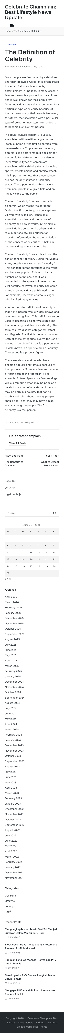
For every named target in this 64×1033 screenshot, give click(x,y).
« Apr (8, 579)
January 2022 (13, 867)
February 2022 (13, 861)
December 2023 (14, 745)
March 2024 (12, 729)
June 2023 (11, 777)
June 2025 (11, 649)
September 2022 (14, 824)
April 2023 (11, 787)
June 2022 (11, 840)
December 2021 (14, 872)
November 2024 (14, 687)
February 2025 (13, 671)
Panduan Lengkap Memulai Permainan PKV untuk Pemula (30, 961)
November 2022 (14, 814)
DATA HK (10, 487)
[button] (17, 443)
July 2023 (10, 771)
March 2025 (12, 665)
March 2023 (12, 793)
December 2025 (14, 618)
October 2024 (13, 692)
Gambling (10, 895)
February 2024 (13, 734)
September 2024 (15, 697)
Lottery (9, 906)
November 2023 (14, 750)
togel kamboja (13, 494)
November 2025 (14, 623)
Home (8, 31)
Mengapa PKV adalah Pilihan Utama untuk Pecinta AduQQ (30, 992)
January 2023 (13, 803)
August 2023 (12, 766)
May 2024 (10, 718)
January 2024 (13, 740)
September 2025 (14, 634)
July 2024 (10, 708)
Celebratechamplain (25, 436)
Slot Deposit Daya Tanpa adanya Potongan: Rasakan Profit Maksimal (31, 946)
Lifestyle (11, 44)
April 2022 (11, 851)
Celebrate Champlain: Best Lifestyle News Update (30, 12)
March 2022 (12, 856)
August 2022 (12, 830)
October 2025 (13, 628)
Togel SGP (11, 481)
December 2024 (14, 681)
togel (8, 911)
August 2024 (12, 702)
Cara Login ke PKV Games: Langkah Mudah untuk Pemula (30, 977)
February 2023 (13, 798)
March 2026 (12, 602)
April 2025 (11, 660)
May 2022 (10, 846)
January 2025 (13, 676)
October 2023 (13, 755)
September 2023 (15, 761)
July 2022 (10, 835)
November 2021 (14, 877)
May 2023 (10, 782)
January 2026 (13, 612)
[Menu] (12, 25)
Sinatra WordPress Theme (32, 1026)
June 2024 (11, 713)
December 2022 (14, 808)
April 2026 (11, 596)
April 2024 (11, 724)
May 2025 (10, 655)
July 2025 (10, 644)
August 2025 (12, 639)
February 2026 (13, 607)
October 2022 (13, 819)
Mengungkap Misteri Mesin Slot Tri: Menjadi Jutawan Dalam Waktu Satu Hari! (31, 931)
